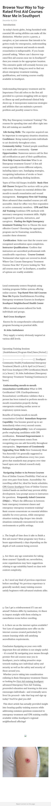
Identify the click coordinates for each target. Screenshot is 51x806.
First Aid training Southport (30, 681)
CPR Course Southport (13, 486)
